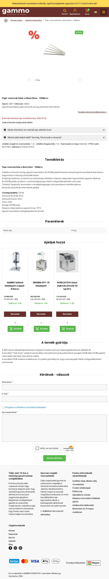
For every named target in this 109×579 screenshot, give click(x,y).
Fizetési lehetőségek (81, 488)
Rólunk (12, 531)
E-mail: (5, 394)
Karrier (12, 538)
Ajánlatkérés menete (81, 495)
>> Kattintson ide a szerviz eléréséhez (52, 513)
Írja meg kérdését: (10, 412)
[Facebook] (10, 548)
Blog (11, 544)
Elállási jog (77, 491)
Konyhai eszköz (16, 20)
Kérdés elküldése (54, 458)
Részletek (15, 314)
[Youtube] (20, 548)
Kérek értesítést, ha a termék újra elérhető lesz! (29, 130)
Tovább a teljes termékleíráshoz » (92, 112)
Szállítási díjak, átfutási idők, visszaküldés (84, 483)
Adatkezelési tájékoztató (83, 505)
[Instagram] (15, 548)
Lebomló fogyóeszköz (33, 20)
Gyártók (12, 541)
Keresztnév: (7, 382)
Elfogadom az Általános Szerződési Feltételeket (25, 407)
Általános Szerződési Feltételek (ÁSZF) (86, 500)
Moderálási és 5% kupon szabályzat (83, 510)
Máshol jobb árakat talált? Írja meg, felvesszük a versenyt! (34, 137)
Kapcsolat (13, 534)
